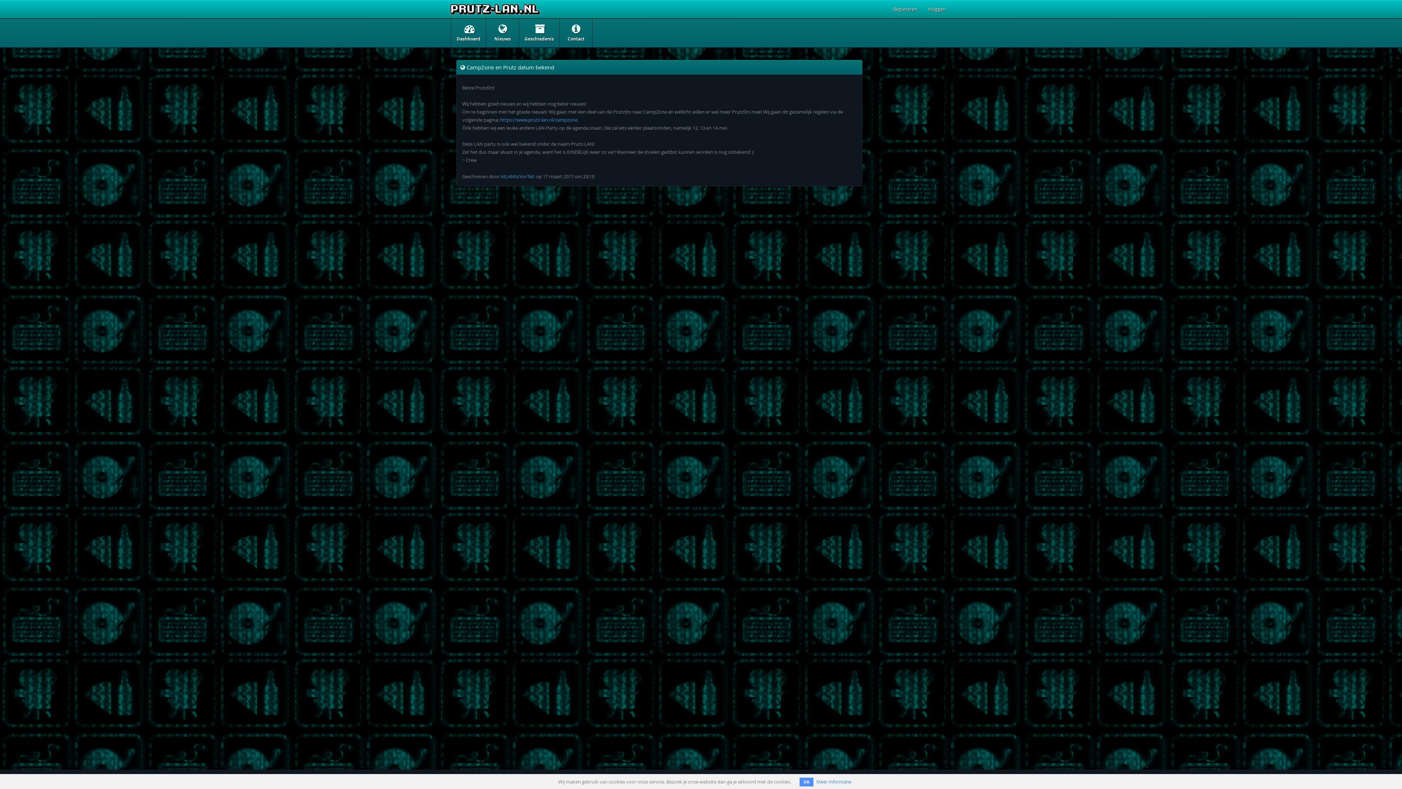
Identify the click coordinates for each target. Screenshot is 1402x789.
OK (806, 782)
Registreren (905, 9)
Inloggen (937, 9)
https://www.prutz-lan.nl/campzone (539, 120)
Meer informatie (833, 781)
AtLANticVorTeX (518, 176)
